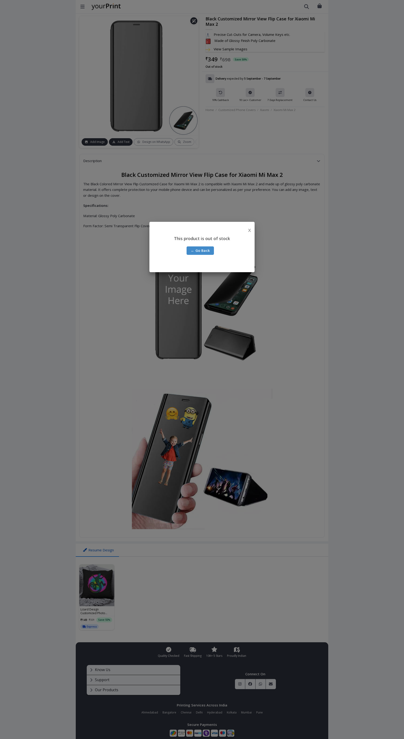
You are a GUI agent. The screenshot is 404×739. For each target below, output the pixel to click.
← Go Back (200, 250)
